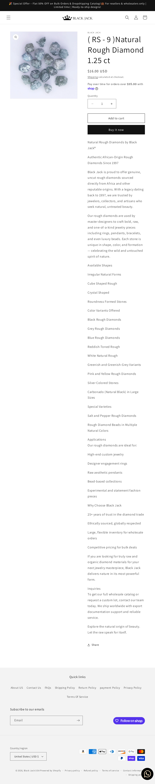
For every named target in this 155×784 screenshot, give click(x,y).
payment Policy (110, 687)
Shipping (93, 76)
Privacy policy (72, 770)
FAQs (48, 687)
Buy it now (116, 130)
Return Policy (87, 687)
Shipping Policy (65, 687)
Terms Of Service (77, 697)
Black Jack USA (32, 770)
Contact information (134, 770)
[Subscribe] (78, 720)
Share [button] (95, 645)
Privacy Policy (132, 687)
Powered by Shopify (50, 770)
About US (17, 687)
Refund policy (91, 770)
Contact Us (34, 687)
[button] (8, 17)
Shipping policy (136, 774)
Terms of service (110, 770)
